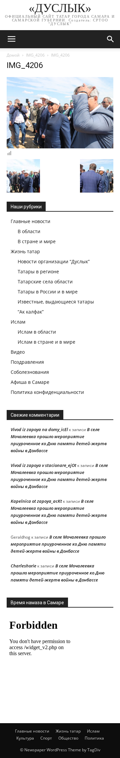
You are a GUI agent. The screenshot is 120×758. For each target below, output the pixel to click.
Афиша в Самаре (30, 382)
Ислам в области (37, 332)
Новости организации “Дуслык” (54, 261)
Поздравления (27, 362)
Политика (94, 738)
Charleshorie (23, 566)
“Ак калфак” (31, 311)
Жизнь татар (25, 251)
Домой (13, 55)
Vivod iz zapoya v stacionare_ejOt (43, 465)
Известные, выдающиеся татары (56, 301)
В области (29, 231)
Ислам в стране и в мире (46, 342)
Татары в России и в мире (48, 291)
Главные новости (30, 221)
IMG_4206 (35, 55)
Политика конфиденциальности (47, 392)
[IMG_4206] (60, 146)
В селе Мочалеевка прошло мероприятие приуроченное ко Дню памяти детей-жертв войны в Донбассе (58, 544)
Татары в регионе (38, 271)
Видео (18, 352)
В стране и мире (37, 241)
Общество (68, 738)
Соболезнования (30, 372)
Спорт (46, 738)
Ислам (18, 322)
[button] (110, 39)
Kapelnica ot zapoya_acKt (36, 501)
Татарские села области (45, 281)
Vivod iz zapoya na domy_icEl (39, 429)
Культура (25, 738)
